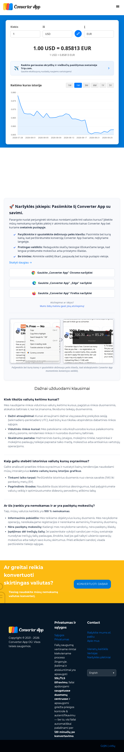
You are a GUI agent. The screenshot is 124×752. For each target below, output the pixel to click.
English (93, 672)
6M (95, 85)
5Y (110, 85)
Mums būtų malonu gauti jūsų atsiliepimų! (62, 306)
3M (86, 85)
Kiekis (14, 27)
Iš (44, 27)
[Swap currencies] (78, 33)
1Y (103, 85)
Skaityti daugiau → (20, 262)
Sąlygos (59, 635)
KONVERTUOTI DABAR (92, 584)
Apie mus (93, 640)
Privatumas (61, 639)
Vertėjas (92, 653)
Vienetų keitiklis (97, 649)
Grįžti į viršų (108, 745)
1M (78, 85)
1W (69, 85)
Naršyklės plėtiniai (99, 657)
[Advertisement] (62, 170)
